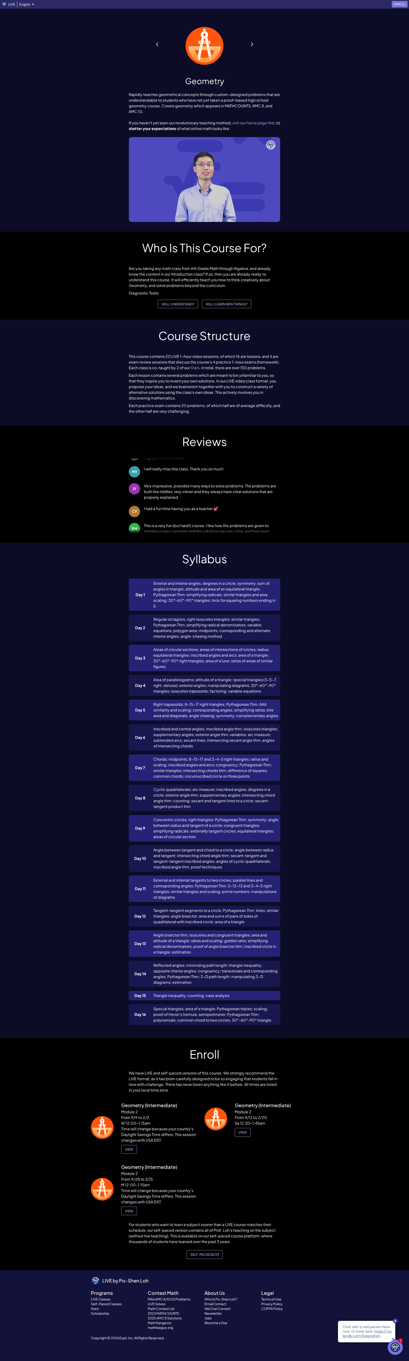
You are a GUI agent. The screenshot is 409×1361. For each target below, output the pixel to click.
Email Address (148, 684)
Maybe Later (240, 705)
